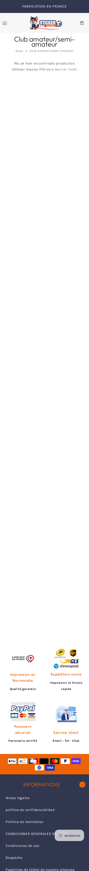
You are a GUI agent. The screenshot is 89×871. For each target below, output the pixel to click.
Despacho (14, 858)
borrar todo (66, 69)
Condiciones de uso (22, 846)
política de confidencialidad (30, 810)
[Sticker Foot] (44, 22)
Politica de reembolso (25, 822)
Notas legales (17, 798)
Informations (41, 784)
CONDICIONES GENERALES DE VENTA (37, 834)
